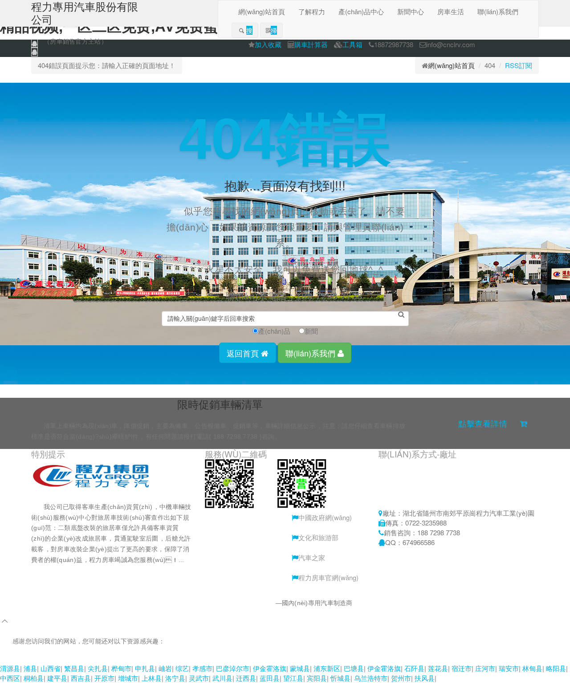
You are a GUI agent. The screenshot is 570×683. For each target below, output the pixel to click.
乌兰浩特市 (370, 678)
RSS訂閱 (518, 65)
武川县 (222, 678)
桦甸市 (121, 668)
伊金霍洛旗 (269, 668)
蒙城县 (300, 668)
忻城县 (340, 678)
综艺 (182, 668)
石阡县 (414, 668)
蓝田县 (270, 678)
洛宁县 (175, 678)
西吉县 (81, 678)
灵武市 (199, 678)
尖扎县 (98, 668)
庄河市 (485, 668)
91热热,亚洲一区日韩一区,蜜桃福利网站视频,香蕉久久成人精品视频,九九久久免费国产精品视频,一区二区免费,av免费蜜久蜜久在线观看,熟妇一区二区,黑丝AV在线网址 (245, 658)
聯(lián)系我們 (311, 353)
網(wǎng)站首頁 (451, 65)
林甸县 (532, 668)
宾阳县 (317, 678)
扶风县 (425, 678)
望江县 (293, 678)
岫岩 (165, 668)
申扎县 (145, 668)
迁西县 (246, 678)
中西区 (10, 678)
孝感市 (202, 668)
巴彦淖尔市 (232, 668)
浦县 (30, 668)
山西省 (51, 668)
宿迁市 (462, 668)
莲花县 (438, 668)
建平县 (57, 678)
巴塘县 (354, 668)
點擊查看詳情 (482, 424)
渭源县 (10, 668)
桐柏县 (34, 678)
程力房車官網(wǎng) (328, 577)
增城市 (128, 678)
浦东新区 (327, 668)
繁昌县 (74, 668)
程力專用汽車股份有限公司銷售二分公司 (218, 602)
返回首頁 (244, 353)
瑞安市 (509, 668)
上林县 (152, 678)
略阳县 (556, 668)
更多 (50, 570)
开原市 (104, 678)
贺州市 (401, 678)
